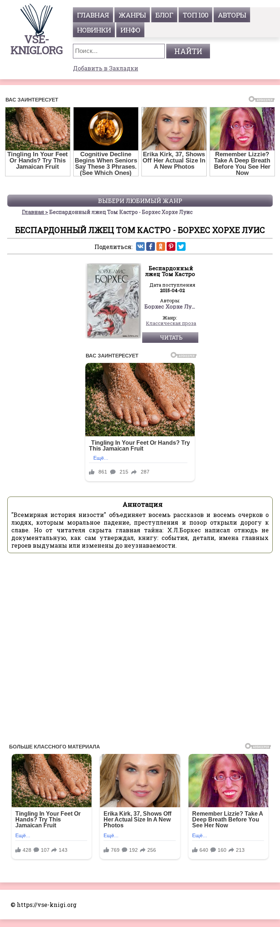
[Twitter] (181, 246)
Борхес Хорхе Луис (171, 307)
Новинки (94, 29)
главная (93, 14)
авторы (232, 14)
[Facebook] (150, 246)
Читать (171, 337)
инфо (130, 29)
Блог (164, 14)
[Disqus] (140, 650)
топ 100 (195, 14)
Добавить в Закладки (105, 68)
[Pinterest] (171, 246)
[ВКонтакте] (140, 246)
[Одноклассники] (160, 246)
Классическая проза (171, 323)
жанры (132, 14)
